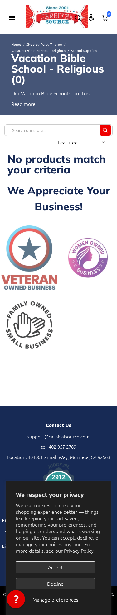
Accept (55, 567)
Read (16, 103)
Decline (55, 583)
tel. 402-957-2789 (58, 446)
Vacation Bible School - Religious (38, 50)
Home (16, 44)
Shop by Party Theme (44, 44)
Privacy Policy (79, 550)
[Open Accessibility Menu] (91, 17)
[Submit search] (105, 130)
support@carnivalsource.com (58, 436)
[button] (16, 599)
